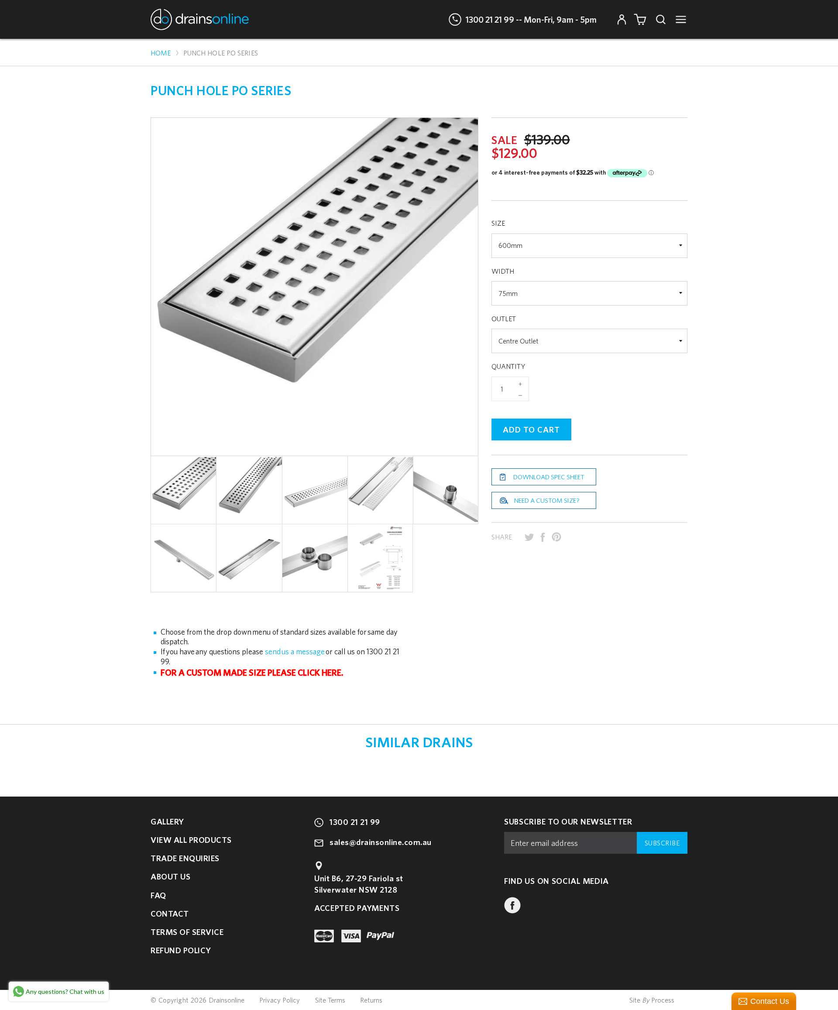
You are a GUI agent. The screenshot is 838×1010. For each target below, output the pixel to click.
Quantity (508, 366)
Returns (371, 1000)
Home (161, 53)
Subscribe (662, 843)
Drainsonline (226, 1000)
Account (621, 19)
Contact (170, 913)
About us (170, 876)
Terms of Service (187, 932)
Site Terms (330, 1000)
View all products (191, 840)
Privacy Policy (279, 1000)
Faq (158, 895)
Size (498, 223)
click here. (320, 672)
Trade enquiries (185, 858)
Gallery (167, 821)
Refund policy (181, 950)
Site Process (651, 1000)
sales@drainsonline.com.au (381, 842)
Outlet (503, 319)
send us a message (295, 651)
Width (502, 271)
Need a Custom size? (547, 500)
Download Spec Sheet (548, 477)
